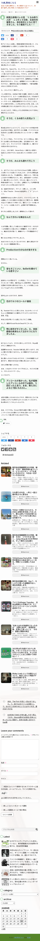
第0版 (29, 937)
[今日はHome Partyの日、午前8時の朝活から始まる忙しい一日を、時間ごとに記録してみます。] (6, 562)
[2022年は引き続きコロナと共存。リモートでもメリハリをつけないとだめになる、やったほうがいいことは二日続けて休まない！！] (6, 653)
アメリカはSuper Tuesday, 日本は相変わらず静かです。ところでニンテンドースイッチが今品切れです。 (25, 605)
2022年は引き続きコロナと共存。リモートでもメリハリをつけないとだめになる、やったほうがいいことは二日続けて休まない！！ (24, 652)
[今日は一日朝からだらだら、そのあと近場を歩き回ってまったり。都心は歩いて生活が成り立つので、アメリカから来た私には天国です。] (6, 514)
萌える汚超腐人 (29, 31)
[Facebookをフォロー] (6, 449)
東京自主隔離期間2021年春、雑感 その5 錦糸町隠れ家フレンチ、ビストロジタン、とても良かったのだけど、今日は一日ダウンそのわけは (25, 471)
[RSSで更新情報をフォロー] (14, 449)
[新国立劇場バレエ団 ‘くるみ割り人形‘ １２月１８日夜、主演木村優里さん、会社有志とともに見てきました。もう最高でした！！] (2, 39)
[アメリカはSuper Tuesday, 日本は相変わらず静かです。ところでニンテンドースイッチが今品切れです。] (6, 606)
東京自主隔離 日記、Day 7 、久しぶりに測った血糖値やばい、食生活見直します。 (24, 583)
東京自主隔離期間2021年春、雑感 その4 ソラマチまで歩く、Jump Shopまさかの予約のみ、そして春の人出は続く (25, 538)
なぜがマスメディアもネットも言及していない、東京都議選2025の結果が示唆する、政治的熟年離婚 (24, 843)
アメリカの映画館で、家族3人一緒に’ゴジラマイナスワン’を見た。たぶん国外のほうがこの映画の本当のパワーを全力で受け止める (24, 863)
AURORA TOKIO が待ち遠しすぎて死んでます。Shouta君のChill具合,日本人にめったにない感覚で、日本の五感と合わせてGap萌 (20, 718)
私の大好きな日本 (18, 31)
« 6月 (3, 929)
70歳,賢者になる (8, 2)
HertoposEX (8, 454)
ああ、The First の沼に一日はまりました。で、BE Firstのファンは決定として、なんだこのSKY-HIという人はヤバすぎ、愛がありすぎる (20, 705)
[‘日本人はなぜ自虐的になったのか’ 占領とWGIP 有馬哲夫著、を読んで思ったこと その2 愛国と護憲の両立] (6, 630)
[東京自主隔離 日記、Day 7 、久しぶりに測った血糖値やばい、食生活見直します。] (6, 585)
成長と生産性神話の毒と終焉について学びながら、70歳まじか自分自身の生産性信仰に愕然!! (24, 872)
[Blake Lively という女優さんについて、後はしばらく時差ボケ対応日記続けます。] (6, 678)
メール (4, 770)
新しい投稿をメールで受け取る (14, 810)
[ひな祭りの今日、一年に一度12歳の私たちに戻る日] (6, 496)
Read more (26, 486)
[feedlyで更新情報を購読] (10, 449)
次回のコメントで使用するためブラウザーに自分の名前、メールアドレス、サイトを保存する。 (19, 787)
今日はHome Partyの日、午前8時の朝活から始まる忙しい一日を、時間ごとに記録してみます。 (25, 561)
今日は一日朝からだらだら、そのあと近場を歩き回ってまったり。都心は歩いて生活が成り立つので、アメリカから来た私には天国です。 (24, 514)
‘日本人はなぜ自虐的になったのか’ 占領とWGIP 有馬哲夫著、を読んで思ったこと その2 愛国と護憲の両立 (24, 628)
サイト (3, 778)
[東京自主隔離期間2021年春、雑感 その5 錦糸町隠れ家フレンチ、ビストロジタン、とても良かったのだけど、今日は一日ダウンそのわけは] (6, 471)
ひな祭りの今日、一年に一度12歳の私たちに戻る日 (24, 493)
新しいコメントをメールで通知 (14, 806)
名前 (3, 762)
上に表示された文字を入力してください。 (16, 798)
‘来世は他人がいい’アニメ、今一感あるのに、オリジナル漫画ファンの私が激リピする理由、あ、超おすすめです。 (24, 852)
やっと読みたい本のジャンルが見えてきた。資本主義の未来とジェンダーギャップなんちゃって (24, 881)
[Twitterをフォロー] (2, 449)
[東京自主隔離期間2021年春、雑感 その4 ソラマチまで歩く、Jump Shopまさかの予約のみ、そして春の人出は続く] (6, 539)
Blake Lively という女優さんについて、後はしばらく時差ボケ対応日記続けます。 (24, 675)
